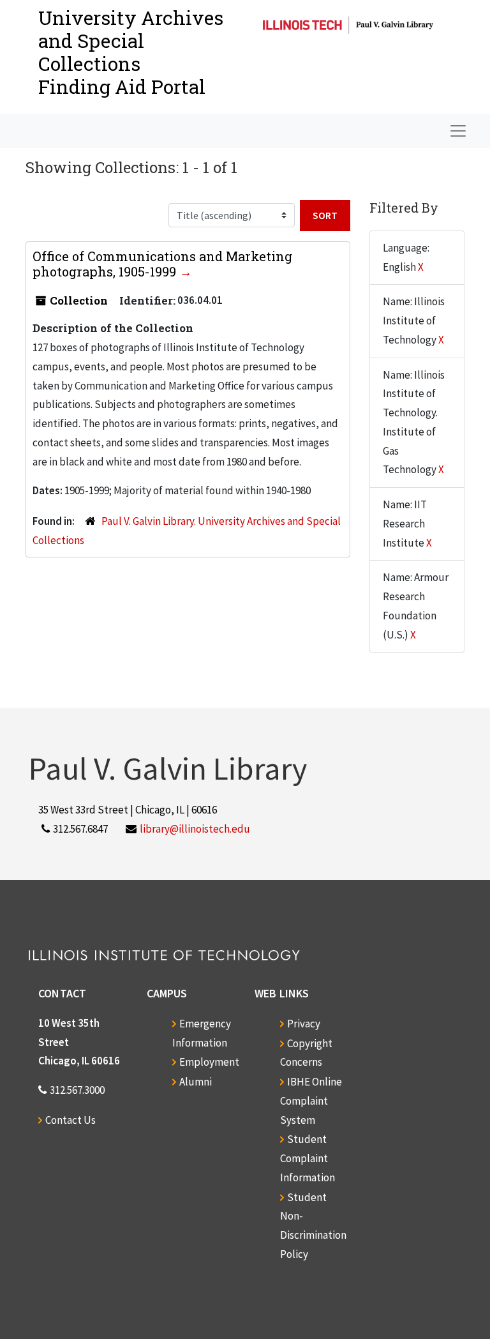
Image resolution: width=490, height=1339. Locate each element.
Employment (209, 1062)
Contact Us (70, 1120)
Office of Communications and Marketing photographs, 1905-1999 (162, 264)
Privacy (303, 1024)
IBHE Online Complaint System (311, 1101)
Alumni (195, 1082)
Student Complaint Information (307, 1158)
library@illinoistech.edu (195, 829)
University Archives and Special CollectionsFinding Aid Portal (130, 52)
